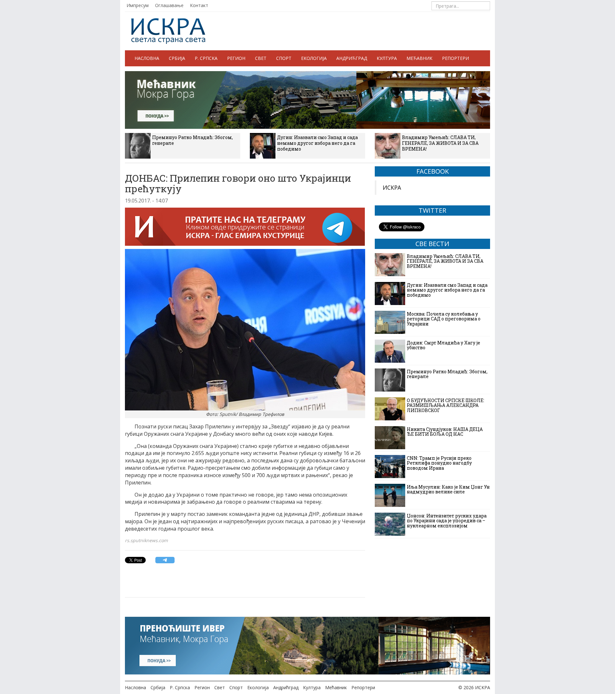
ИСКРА (392, 187)
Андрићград (351, 58)
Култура (387, 58)
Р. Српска (206, 58)
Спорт (283, 58)
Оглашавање (169, 5)
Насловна (147, 58)
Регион (236, 58)
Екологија (314, 58)
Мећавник (419, 58)
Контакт (199, 5)
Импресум (138, 5)
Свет (260, 58)
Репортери (455, 58)
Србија (177, 58)
